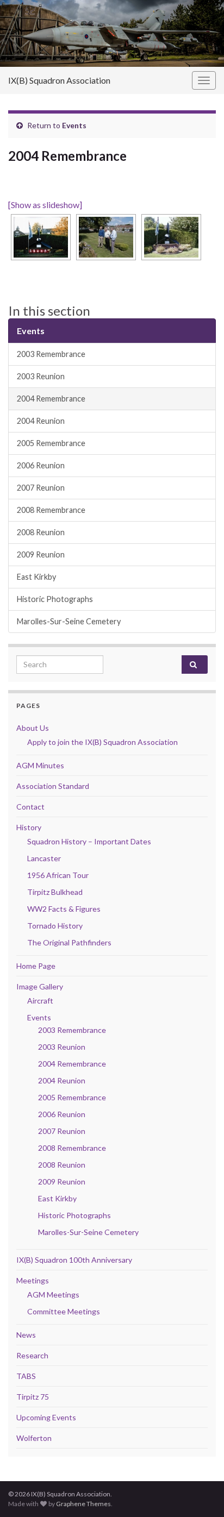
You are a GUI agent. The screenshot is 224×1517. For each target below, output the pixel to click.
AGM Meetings (53, 1294)
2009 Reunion (41, 554)
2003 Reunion (41, 376)
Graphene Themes (83, 1504)
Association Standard (52, 786)
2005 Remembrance (51, 443)
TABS (26, 1376)
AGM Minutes (40, 765)
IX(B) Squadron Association (59, 80)
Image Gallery (39, 986)
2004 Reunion (41, 420)
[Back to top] (199, 1492)
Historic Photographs (55, 599)
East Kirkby (36, 576)
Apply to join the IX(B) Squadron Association (102, 742)
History (28, 827)
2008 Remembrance (51, 510)
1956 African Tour (58, 875)
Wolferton (34, 1438)
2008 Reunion (41, 532)
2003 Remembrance (51, 354)
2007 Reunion (41, 487)
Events (74, 125)
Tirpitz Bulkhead (55, 892)
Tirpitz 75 (32, 1396)
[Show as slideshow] (45, 204)
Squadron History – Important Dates (89, 841)
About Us (32, 727)
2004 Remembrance (51, 398)
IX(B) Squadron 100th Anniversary (74, 1259)
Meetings (32, 1280)
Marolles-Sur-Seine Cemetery (69, 621)
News (26, 1334)
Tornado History (55, 925)
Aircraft (40, 1000)
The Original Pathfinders (69, 942)
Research (32, 1355)
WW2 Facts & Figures (64, 908)
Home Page (35, 965)
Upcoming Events (46, 1417)
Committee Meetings (63, 1311)
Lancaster (44, 858)
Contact (30, 806)
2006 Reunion (41, 465)
